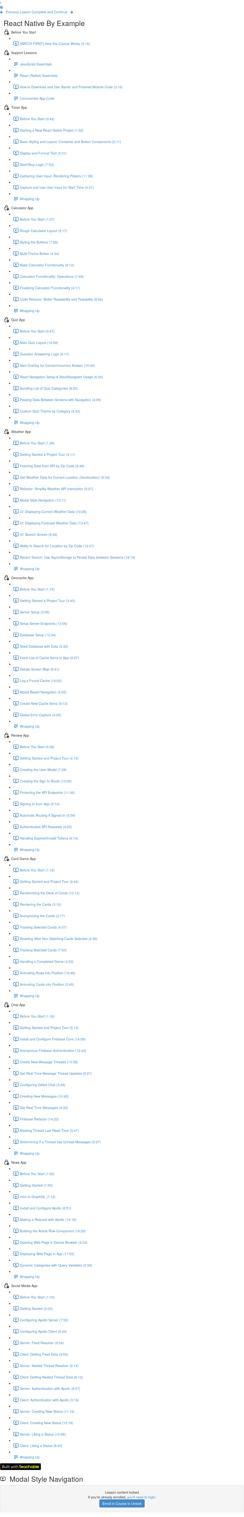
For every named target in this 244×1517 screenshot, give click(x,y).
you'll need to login (141, 1497)
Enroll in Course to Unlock (122, 1503)
